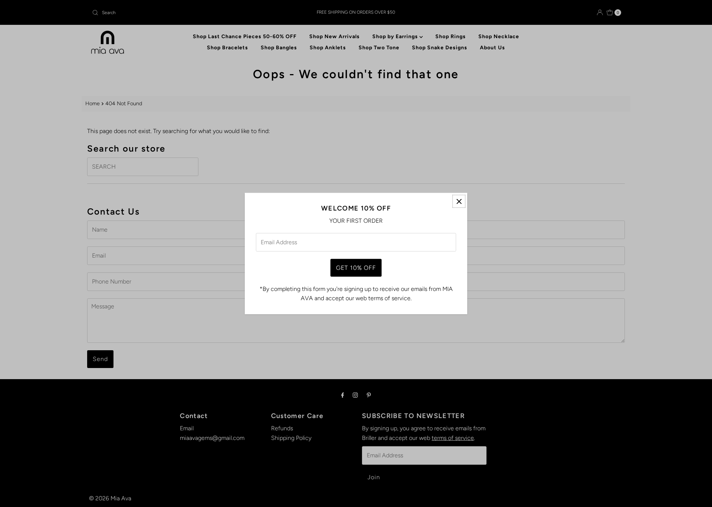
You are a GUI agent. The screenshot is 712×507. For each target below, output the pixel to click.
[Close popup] (458, 201)
